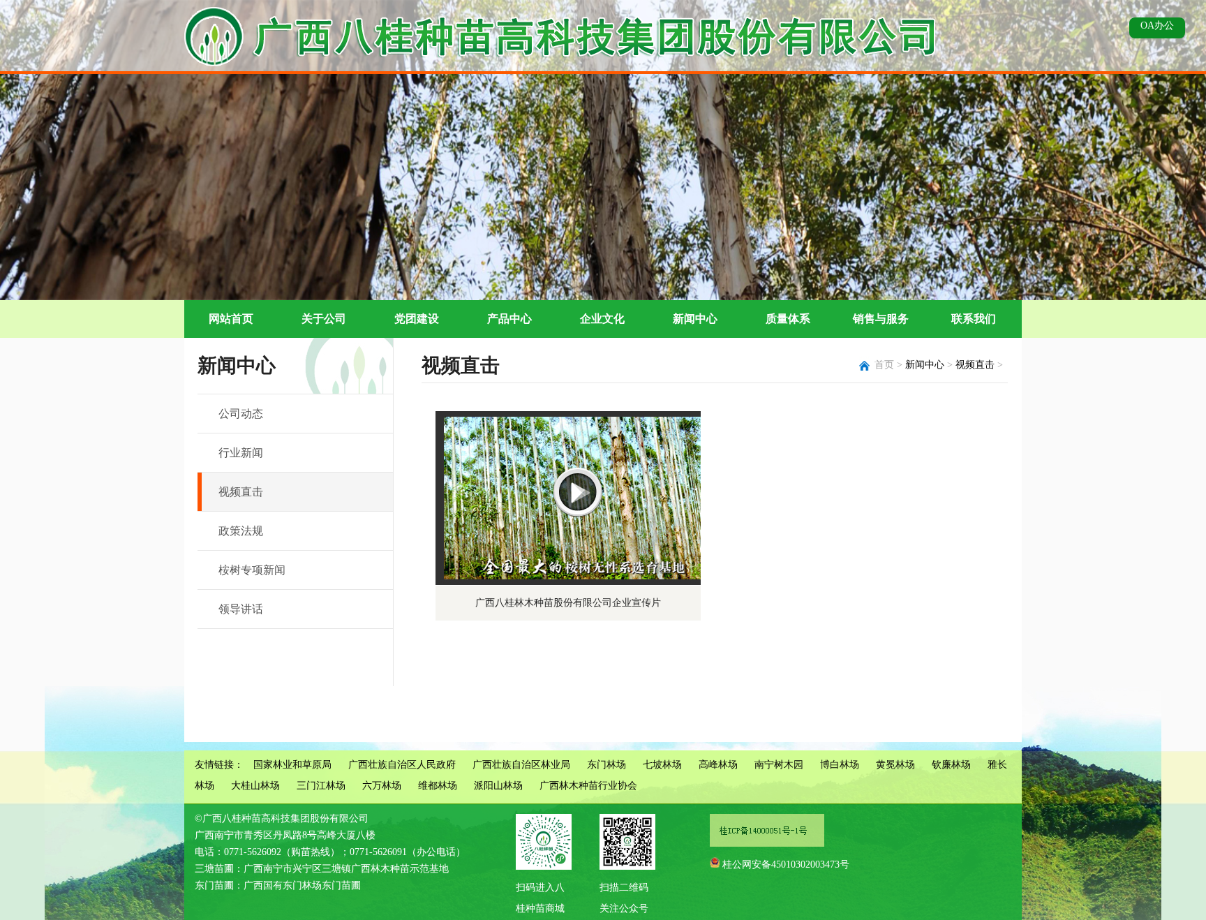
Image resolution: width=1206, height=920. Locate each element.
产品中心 (509, 319)
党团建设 (416, 319)
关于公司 (324, 319)
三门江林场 (321, 785)
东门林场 (606, 764)
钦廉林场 (951, 764)
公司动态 (240, 414)
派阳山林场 (498, 785)
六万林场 (381, 785)
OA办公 (1157, 25)
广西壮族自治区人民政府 (402, 764)
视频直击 (240, 492)
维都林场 (437, 785)
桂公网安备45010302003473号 (785, 864)
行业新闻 (240, 453)
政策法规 (240, 531)
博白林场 (839, 764)
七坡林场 (662, 764)
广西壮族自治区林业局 (521, 764)
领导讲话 (240, 609)
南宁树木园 (778, 764)
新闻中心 (695, 319)
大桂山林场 (255, 785)
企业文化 (602, 319)
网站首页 (231, 319)
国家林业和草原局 (292, 764)
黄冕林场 (895, 764)
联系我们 (973, 319)
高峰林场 (718, 764)
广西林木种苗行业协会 (588, 785)
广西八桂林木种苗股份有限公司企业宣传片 (568, 603)
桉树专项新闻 (251, 570)
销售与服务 (881, 319)
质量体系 (788, 319)
